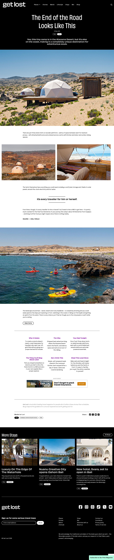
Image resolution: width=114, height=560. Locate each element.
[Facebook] (90, 415)
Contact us (99, 518)
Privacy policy (99, 522)
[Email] (96, 415)
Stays (67, 4)
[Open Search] (111, 5)
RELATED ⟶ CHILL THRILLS (31, 219)
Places (36, 4)
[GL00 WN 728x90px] (57, 387)
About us (80, 525)
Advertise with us (82, 522)
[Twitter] (93, 415)
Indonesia (47, 484)
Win (73, 4)
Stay (54, 34)
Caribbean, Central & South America (28, 417)
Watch (52, 4)
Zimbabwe (10, 482)
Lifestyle (60, 4)
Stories (45, 4)
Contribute (98, 520)
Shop (78, 4)
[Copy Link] (99, 415)
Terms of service (100, 525)
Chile (59, 34)
